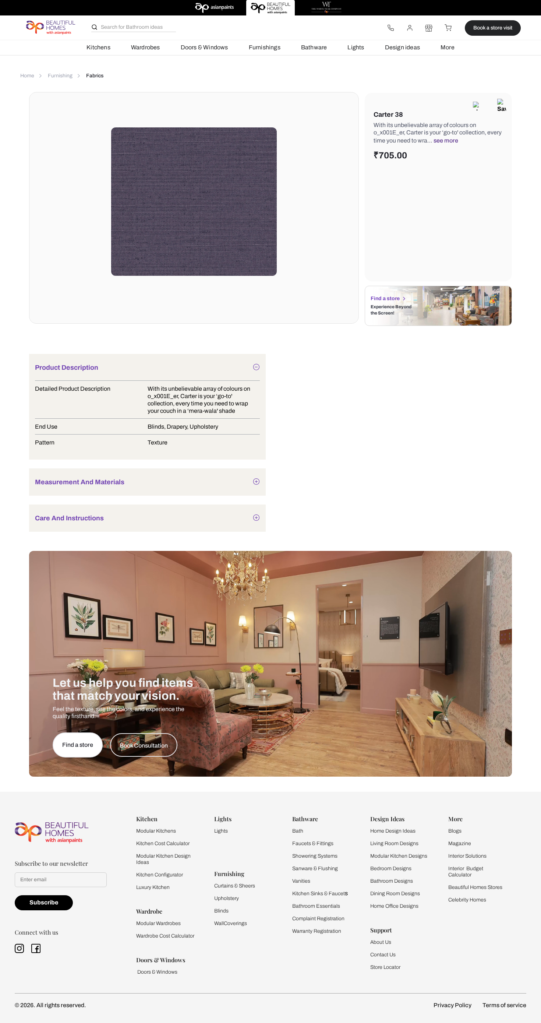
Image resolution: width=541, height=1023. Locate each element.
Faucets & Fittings (312, 843)
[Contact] (390, 28)
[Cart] (448, 28)
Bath (297, 831)
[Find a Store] (428, 28)
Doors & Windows (204, 47)
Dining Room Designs (395, 893)
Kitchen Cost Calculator (163, 843)
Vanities (301, 881)
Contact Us (383, 954)
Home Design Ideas (393, 831)
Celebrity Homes (467, 900)
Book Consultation (144, 745)
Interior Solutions (467, 856)
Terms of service (504, 1005)
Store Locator (385, 967)
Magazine (459, 843)
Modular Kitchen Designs (398, 856)
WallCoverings (230, 923)
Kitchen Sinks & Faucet (318, 893)
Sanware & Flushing (315, 868)
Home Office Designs (394, 906)
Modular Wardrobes (158, 923)
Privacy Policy (452, 1005)
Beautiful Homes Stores (475, 887)
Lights (355, 47)
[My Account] (409, 28)
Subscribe (43, 902)
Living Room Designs (394, 843)
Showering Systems (314, 856)
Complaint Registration (318, 918)
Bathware (314, 47)
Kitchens (98, 47)
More (448, 47)
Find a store (385, 298)
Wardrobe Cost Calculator (165, 936)
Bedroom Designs (390, 868)
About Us (380, 942)
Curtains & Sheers (234, 886)
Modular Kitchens (156, 831)
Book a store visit (492, 28)
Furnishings (264, 47)
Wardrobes (145, 47)
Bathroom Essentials (316, 906)
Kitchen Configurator (159, 875)
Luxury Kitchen (153, 887)
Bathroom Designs (391, 881)
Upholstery (226, 898)
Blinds (221, 911)
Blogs (455, 831)
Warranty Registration (316, 931)
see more (446, 140)
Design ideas (402, 47)
